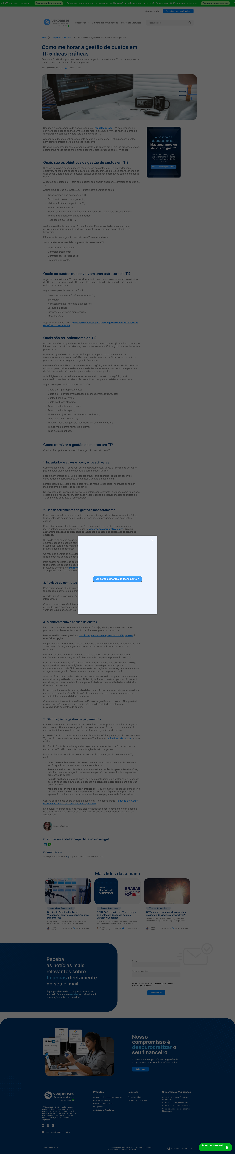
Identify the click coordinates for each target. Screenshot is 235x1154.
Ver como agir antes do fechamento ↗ (117, 579)
